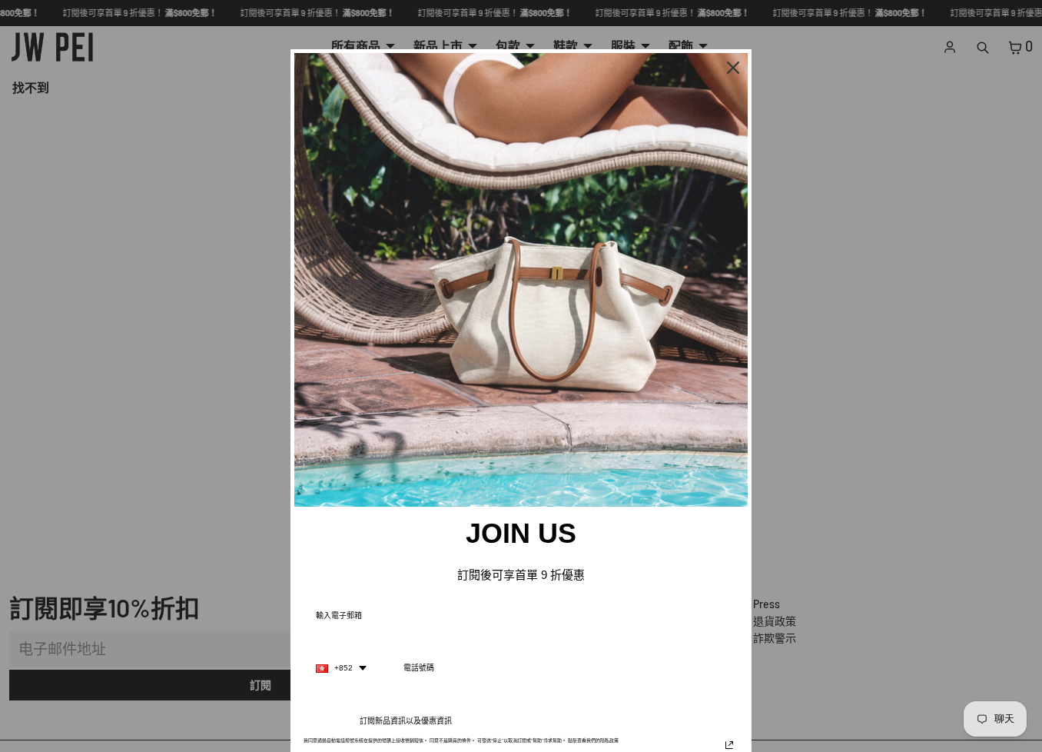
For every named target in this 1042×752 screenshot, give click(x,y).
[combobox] (341, 668)
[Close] (733, 67)
